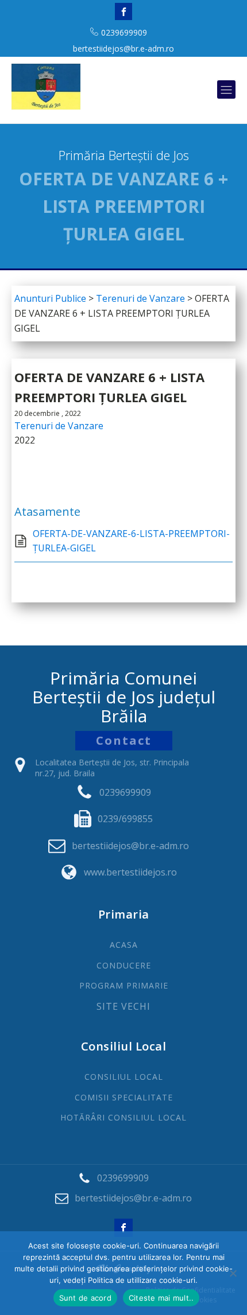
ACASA (124, 944)
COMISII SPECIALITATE (124, 1097)
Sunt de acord (85, 1297)
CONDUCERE (124, 965)
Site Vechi (123, 1007)
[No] (232, 1273)
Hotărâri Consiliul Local (123, 1117)
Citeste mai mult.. (161, 1297)
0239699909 (124, 32)
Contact (124, 740)
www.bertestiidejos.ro (130, 872)
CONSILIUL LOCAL (123, 1076)
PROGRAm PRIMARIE (123, 985)
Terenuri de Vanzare (58, 425)
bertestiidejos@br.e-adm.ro (123, 48)
